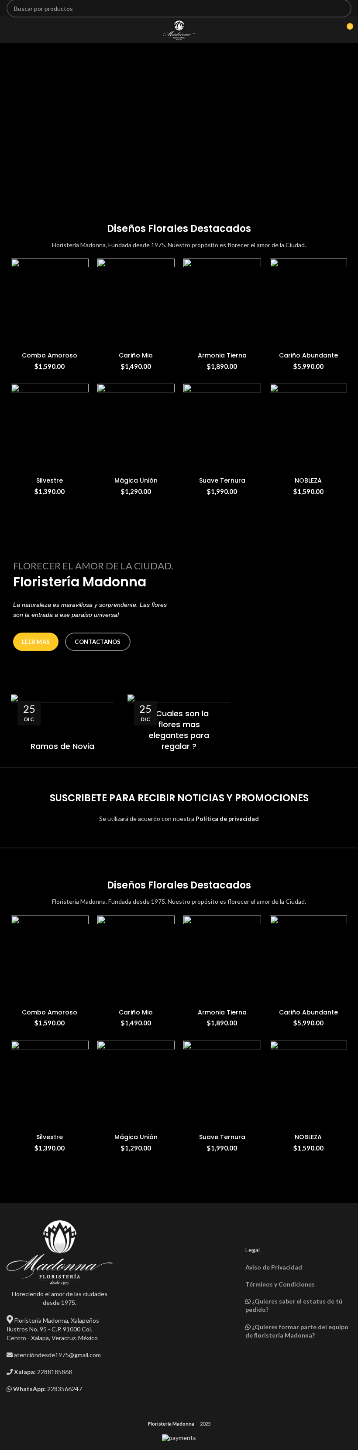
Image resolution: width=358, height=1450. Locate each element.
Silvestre (49, 480)
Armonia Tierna (222, 355)
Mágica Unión (136, 480)
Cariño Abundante (308, 355)
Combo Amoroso (49, 355)
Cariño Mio (136, 355)
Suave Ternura (222, 480)
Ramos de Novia (62, 746)
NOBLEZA (308, 480)
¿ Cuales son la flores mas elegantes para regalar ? (179, 730)
